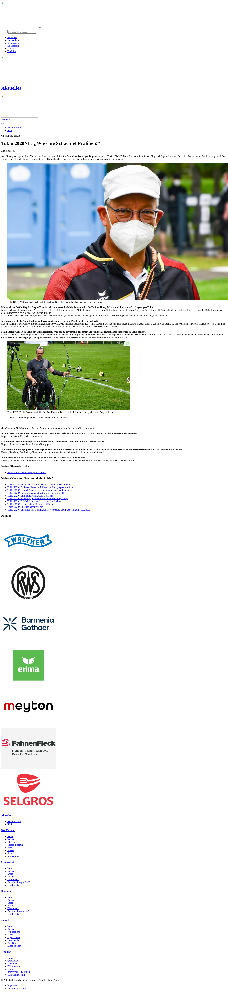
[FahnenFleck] (28, 767)
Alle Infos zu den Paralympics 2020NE (26, 472)
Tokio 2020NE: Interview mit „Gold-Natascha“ (30, 495)
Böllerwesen (13, 966)
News (10, 836)
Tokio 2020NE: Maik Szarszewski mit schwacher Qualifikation (38, 490)
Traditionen (13, 963)
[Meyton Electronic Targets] (28, 726)
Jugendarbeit (13, 937)
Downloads (13, 940)
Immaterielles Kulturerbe (19, 972)
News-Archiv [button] (14, 127)
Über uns (11, 842)
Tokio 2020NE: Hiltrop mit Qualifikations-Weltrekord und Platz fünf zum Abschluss (48, 509)
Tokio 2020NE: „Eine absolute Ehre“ (25, 507)
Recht (10, 847)
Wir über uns (13, 931)
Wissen (10, 850)
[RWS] (28, 601)
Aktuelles (11, 88)
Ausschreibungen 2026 (18, 882)
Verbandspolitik (15, 844)
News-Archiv (14, 821)
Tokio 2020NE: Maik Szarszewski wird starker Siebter (34, 501)
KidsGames (13, 943)
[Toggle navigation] (39, 27)
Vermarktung (13, 856)
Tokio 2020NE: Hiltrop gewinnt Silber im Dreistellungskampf (37, 498)
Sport (10, 874)
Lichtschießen (14, 945)
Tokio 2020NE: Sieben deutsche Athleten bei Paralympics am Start (40, 487)
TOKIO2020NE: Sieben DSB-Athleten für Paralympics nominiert (39, 484)
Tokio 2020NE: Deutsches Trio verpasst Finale (30, 504)
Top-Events (13, 885)
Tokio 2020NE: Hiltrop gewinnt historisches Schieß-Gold (35, 493)
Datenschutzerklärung (18, 988)
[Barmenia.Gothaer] (28, 643)
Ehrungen (12, 969)
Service (11, 853)
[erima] (28, 684)
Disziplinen (13, 879)
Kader (10, 876)
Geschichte (12, 960)
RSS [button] (9, 130)
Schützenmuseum (16, 974)
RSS (9, 824)
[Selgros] (28, 809)
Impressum (12, 985)
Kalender (11, 839)
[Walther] (28, 560)
